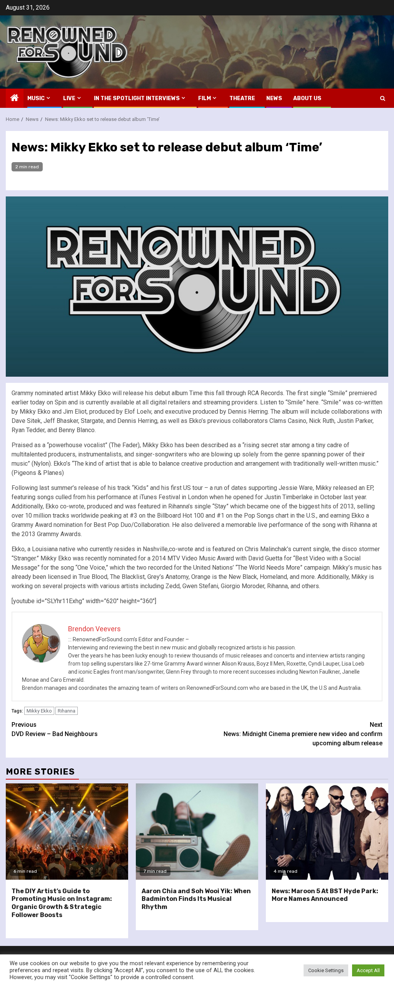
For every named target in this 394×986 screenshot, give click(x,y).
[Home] (14, 98)
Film (204, 98)
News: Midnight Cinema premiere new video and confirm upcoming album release (303, 734)
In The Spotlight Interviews (137, 98)
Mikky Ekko (39, 711)
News (274, 98)
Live (69, 98)
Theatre (242, 98)
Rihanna (66, 711)
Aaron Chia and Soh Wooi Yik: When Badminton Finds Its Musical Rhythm (196, 899)
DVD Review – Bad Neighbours (55, 729)
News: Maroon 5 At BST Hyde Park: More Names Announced (325, 895)
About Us (307, 98)
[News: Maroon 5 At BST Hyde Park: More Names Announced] (327, 831)
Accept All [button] (368, 970)
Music (36, 98)
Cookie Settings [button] (326, 970)
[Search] (382, 98)
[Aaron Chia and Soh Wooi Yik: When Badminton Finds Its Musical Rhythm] (197, 831)
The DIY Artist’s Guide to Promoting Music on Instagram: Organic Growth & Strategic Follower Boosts (62, 903)
